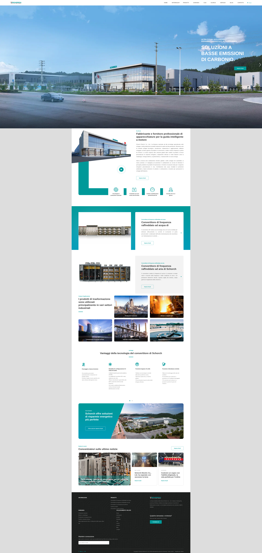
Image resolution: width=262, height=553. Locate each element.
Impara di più (240, 68)
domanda (196, 2)
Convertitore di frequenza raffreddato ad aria (120, 502)
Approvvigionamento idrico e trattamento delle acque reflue (91, 521)
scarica (213, 2)
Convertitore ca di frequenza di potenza (119, 504)
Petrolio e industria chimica (84, 519)
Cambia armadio (114, 506)
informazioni (176, 2)
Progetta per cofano (179, 551)
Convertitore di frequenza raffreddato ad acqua (121, 500)
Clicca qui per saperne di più (95, 428)
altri (79, 523)
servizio (223, 2)
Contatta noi (156, 521)
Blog (231, 2)
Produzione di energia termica (84, 517)
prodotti (186, 2)
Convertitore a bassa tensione (117, 508)
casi (205, 2)
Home (165, 2)
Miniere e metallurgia (83, 515)
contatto (241, 2)
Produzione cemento (82, 513)
